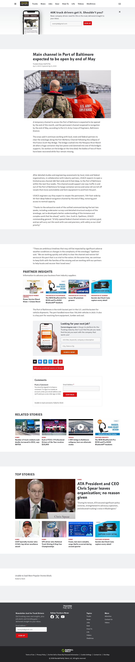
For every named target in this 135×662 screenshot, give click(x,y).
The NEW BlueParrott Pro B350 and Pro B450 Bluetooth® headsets (56, 300)
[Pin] (55, 362)
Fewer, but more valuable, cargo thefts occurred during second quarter (80, 544)
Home (17, 437)
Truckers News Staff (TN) (41, 64)
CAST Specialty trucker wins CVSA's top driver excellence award (26, 544)
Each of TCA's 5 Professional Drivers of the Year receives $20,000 (53, 442)
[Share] (40, 362)
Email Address (68, 384)
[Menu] (15, 3)
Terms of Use (30, 655)
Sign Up (87, 23)
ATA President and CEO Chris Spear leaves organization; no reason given (98, 490)
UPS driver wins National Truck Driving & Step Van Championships (52, 544)
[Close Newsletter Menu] (119, 12)
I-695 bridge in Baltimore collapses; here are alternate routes (79, 442)
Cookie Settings (86, 655)
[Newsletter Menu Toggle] (119, 3)
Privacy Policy (41, 655)
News (44, 437)
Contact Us (97, 655)
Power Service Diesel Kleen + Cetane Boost (31, 300)
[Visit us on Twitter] (57, 616)
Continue (70, 395)
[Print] (35, 362)
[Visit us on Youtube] (63, 616)
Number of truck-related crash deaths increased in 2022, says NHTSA (27, 442)
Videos (71, 437)
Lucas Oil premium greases (75, 299)
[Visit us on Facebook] (52, 616)
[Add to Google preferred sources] (61, 362)
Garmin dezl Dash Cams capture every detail (100, 299)
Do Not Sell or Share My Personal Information (63, 655)
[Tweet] (50, 362)
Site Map (106, 655)
